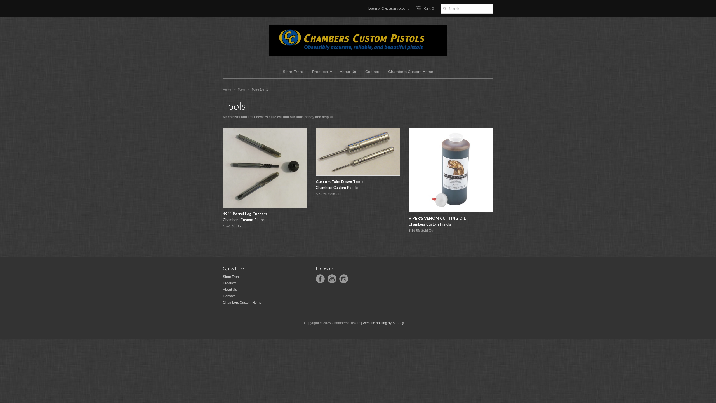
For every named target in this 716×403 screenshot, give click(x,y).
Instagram (343, 278)
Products (229, 283)
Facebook (320, 278)
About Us (230, 290)
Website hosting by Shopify (383, 323)
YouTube (332, 278)
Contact (229, 296)
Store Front (231, 277)
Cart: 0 (429, 8)
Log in (372, 8)
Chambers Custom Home (242, 302)
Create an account (395, 8)
